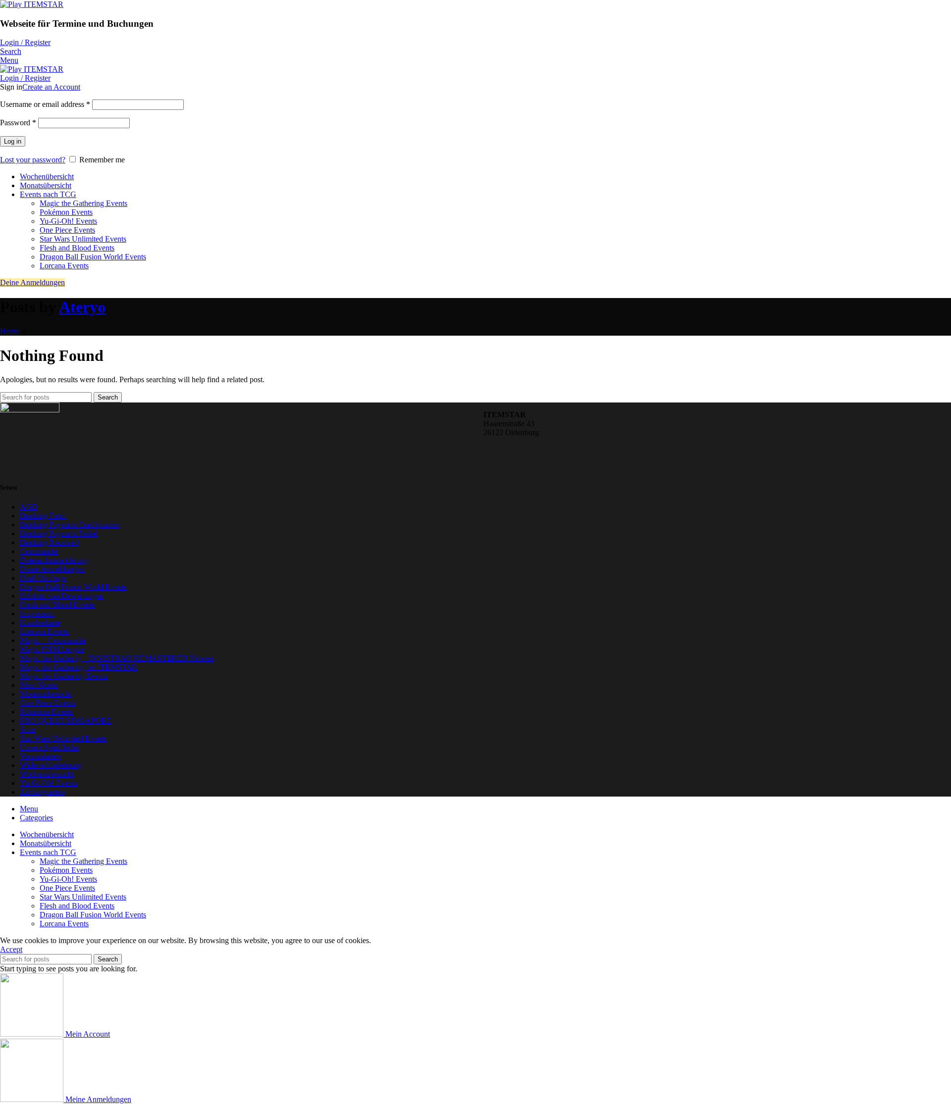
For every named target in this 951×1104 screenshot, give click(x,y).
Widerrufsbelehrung (51, 765)
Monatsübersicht (45, 694)
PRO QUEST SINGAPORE (65, 720)
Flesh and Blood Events (77, 248)
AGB (28, 506)
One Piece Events (67, 230)
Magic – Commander (53, 640)
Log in (12, 141)
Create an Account (51, 87)
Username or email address (45, 104)
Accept (11, 949)
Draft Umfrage (43, 578)
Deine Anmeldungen (32, 282)
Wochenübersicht (47, 774)
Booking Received (49, 542)
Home (9, 331)
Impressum (37, 613)
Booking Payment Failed (59, 533)
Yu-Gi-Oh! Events (68, 221)
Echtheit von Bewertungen (62, 596)
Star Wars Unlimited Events (83, 239)
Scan (27, 729)
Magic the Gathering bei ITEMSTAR (78, 667)
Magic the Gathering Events (83, 203)
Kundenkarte (40, 622)
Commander (39, 551)
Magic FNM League (52, 649)
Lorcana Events (64, 265)
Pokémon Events (66, 212)
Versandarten (40, 756)
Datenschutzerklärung (54, 560)
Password (18, 122)
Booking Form (43, 515)
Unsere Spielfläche (49, 747)
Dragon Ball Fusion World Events (93, 256)
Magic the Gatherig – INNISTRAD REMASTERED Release (117, 658)
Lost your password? (32, 159)
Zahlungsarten (42, 792)
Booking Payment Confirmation (70, 524)
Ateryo (82, 307)
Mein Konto (39, 685)
